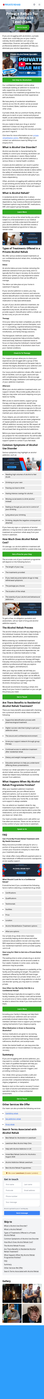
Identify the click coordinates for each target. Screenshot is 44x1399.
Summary (8, 1264)
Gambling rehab (12, 1113)
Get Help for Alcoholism (22, 80)
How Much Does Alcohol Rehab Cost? (18, 1242)
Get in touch (22, 27)
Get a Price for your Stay (22, 554)
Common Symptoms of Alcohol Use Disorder (21, 1239)
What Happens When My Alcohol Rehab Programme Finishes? (19, 1256)
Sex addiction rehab (13, 1119)
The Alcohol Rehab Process (14, 1245)
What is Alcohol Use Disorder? (15, 1226)
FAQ (5, 1261)
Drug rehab (10, 1124)
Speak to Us (22, 829)
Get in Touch (22, 697)
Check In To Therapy (22, 353)
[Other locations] (34, 4)
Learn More (22, 212)
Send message (22, 1213)
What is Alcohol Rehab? (13, 1229)
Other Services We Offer (13, 1268)
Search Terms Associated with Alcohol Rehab (21, 1271)
